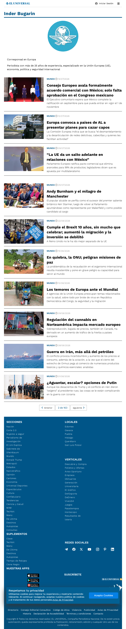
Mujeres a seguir (15, 434)
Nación (10, 426)
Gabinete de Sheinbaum (13, 450)
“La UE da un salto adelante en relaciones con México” (75, 157)
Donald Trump (14, 460)
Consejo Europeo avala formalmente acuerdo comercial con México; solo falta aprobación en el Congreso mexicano (84, 90)
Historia (27, 613)
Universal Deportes (17, 485)
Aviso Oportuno (73, 471)
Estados (10, 467)
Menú (9, 515)
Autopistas (12, 526)
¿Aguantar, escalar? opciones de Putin (82, 383)
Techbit (10, 511)
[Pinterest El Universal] (104, 550)
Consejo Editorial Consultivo (36, 610)
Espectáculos (13, 489)
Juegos (68, 504)
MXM (9, 508)
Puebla (68, 434)
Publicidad (89, 610)
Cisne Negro (13, 564)
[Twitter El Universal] (81, 550)
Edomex (69, 426)
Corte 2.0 (11, 430)
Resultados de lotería (73, 518)
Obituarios (70, 479)
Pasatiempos (72, 508)
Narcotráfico (13, 471)
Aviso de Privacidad (108, 610)
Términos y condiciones (78, 613)
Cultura (10, 493)
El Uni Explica (14, 445)
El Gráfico (70, 490)
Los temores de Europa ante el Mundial (82, 289)
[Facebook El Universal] (73, 550)
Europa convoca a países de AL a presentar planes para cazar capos (78, 125)
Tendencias (12, 500)
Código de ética (61, 610)
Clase (9, 538)
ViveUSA (69, 501)
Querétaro (70, 441)
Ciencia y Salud (15, 504)
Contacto (98, 613)
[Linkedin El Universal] (112, 550)
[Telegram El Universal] (66, 550)
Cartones (11, 478)
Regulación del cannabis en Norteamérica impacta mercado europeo (83, 322)
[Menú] (118, 3)
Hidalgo (69, 437)
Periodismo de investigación (14, 439)
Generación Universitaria (72, 484)
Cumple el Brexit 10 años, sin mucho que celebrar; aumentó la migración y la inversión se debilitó (83, 232)
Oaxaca (69, 430)
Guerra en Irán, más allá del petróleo (80, 352)
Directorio (13, 610)
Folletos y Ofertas (74, 468)
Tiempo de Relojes (16, 560)
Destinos (11, 522)
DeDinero (70, 497)
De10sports (71, 493)
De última (11, 519)
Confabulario (13, 496)
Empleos (70, 475)
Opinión (10, 474)
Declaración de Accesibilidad (48, 613)
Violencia (76, 610)
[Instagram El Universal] (97, 550)
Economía (11, 482)
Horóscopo (71, 512)
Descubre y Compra (76, 464)
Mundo (51, 79)
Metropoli (11, 463)
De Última (11, 549)
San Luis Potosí (73, 445)
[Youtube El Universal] (89, 550)
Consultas (11, 530)
